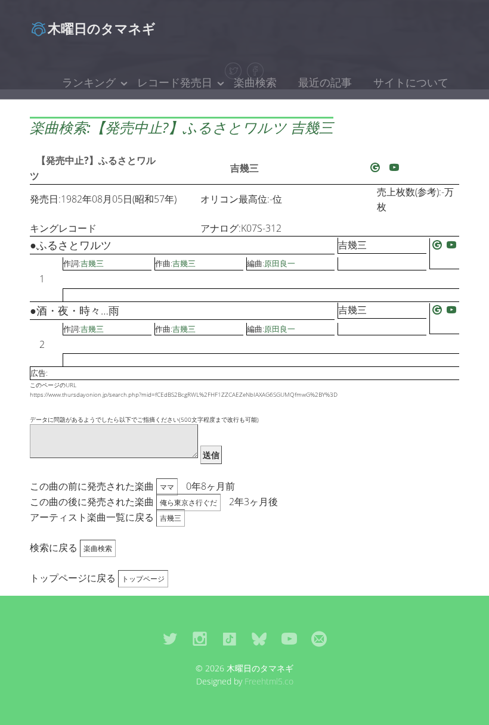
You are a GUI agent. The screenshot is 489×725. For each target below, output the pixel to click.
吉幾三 (244, 168)
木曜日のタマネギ (102, 28)
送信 (211, 454)
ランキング (89, 82)
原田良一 (279, 263)
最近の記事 (325, 82)
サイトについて (410, 82)
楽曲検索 (255, 82)
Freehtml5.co (268, 681)
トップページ (143, 579)
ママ (167, 487)
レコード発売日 (174, 82)
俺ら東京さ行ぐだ (188, 502)
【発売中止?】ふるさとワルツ (93, 168)
